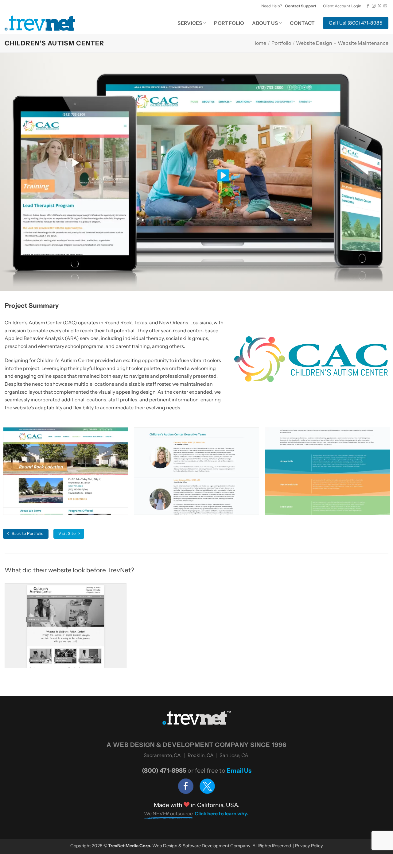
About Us (265, 23)
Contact (302, 23)
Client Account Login (342, 6)
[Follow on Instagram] (373, 6)
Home (259, 43)
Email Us (239, 770)
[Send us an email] (385, 6)
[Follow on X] (379, 6)
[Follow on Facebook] (368, 6)
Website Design (314, 43)
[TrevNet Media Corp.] (40, 23)
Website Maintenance (363, 43)
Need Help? (288, 6)
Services (189, 23)
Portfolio (229, 23)
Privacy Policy (309, 845)
